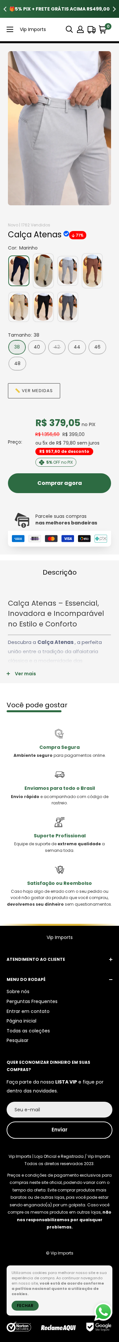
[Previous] (5, 9)
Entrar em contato (28, 1011)
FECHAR (25, 1305)
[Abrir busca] (69, 29)
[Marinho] (18, 270)
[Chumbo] (67, 307)
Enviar (59, 1129)
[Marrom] (92, 271)
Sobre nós (18, 991)
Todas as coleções (28, 1030)
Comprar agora (59, 483)
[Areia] (43, 271)
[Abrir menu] (10, 29)
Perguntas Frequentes (32, 1001)
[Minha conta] (80, 29)
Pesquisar (17, 1040)
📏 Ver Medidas (34, 390)
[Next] (114, 9)
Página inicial (21, 1021)
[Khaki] (18, 307)
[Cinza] (67, 271)
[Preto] (43, 307)
